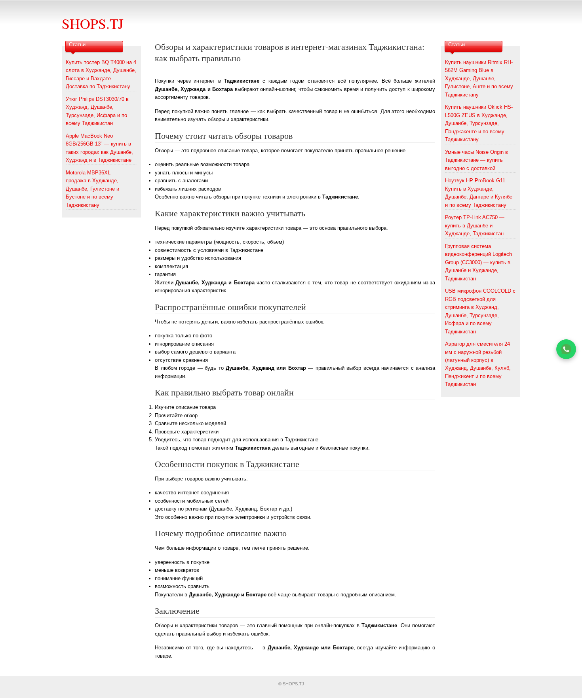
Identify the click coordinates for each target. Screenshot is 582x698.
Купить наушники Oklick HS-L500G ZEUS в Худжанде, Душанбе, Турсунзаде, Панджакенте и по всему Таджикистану (479, 123)
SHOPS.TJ (93, 23)
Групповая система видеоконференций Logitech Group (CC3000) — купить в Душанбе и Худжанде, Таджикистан (478, 262)
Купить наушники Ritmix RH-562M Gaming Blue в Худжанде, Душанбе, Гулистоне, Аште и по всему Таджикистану (479, 78)
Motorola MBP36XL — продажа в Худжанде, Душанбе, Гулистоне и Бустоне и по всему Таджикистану (92, 189)
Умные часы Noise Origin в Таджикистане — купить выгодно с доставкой (476, 160)
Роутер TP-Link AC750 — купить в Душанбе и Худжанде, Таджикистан (474, 225)
